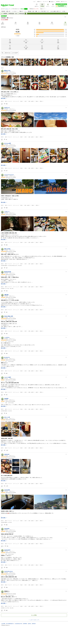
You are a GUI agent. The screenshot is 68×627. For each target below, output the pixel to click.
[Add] (65, 16)
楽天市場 (58, 1)
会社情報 (3, 623)
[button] (4, 62)
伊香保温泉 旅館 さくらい (7, 17)
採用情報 (25, 623)
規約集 (29, 623)
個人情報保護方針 (10, 623)
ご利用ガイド (39, 1)
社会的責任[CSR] (18, 623)
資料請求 (34, 623)
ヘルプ (34, 1)
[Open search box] (2, 52)
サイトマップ (45, 1)
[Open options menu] (66, 70)
